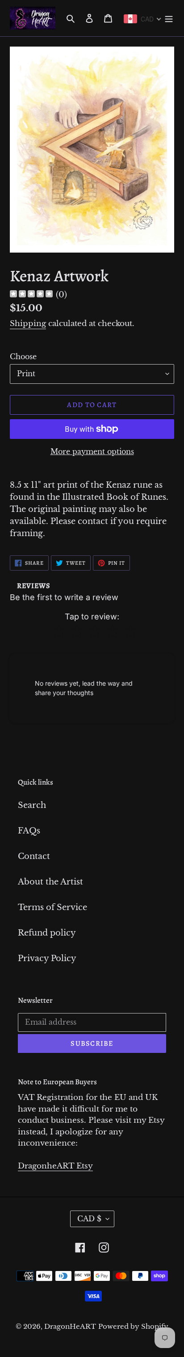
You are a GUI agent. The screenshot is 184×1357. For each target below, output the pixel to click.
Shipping (28, 323)
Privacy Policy (47, 958)
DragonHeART (70, 1326)
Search (32, 805)
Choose (23, 356)
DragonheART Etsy (55, 1166)
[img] (31, 295)
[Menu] (168, 18)
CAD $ (89, 1218)
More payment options (92, 451)
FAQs (29, 831)
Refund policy (47, 933)
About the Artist (50, 882)
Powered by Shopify (133, 1326)
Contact (34, 856)
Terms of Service (52, 907)
